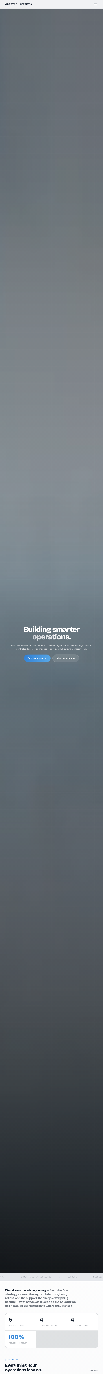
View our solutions (66, 658)
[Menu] (95, 4)
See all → (94, 1370)
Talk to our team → (37, 658)
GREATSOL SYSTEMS (19, 4)
